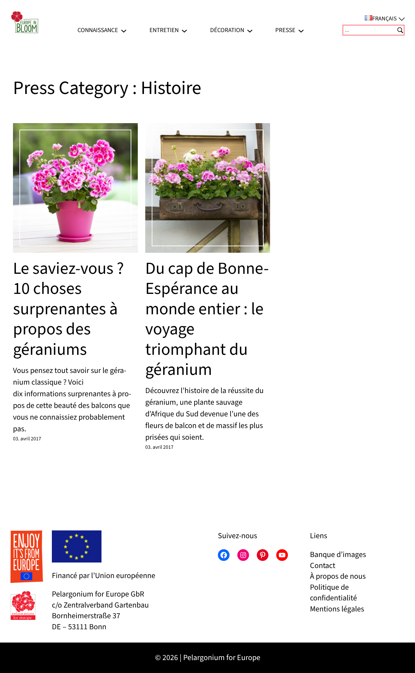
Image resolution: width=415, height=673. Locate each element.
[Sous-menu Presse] (301, 30)
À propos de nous (338, 576)
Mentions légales (337, 609)
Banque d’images (338, 554)
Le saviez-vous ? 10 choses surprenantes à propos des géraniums (68, 309)
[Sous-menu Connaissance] (124, 30)
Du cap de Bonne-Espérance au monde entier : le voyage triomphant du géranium (207, 319)
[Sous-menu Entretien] (184, 30)
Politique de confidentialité (333, 593)
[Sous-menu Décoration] (250, 30)
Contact (322, 565)
